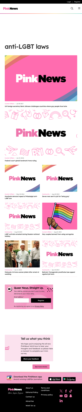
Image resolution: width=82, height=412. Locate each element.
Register (77, 2)
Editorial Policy (32, 392)
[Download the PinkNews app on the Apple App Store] (54, 379)
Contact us (30, 397)
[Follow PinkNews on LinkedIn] (61, 401)
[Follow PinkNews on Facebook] (66, 391)
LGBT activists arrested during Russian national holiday (22, 235)
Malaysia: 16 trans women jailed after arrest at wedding (22, 273)
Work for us (30, 405)
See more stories (41, 367)
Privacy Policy (39, 306)
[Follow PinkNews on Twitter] (61, 391)
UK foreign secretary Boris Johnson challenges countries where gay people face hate (36, 106)
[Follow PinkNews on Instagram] (66, 396)
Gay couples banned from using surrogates (58, 234)
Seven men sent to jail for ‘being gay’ (55, 196)
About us (29, 388)
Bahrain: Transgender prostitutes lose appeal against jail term (58, 273)
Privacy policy (47, 395)
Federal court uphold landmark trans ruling (20, 161)
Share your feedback (31, 359)
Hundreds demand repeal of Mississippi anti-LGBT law (21, 197)
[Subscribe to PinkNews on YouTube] (61, 396)
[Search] (72, 8)
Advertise (30, 401)
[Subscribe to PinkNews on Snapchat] (70, 396)
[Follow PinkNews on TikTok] (70, 391)
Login (69, 2)
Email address (21, 297)
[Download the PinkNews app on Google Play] (69, 379)
